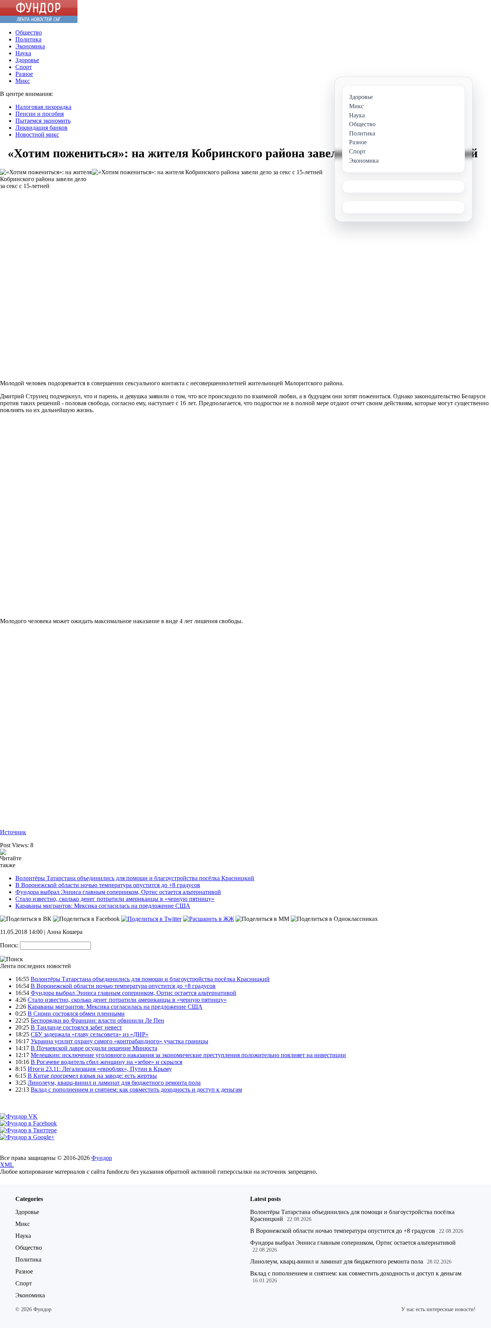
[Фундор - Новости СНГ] (38, 21)
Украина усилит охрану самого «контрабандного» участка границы (119, 1041)
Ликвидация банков (41, 127)
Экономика (30, 46)
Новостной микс (37, 134)
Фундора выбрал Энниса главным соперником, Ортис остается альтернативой (118, 892)
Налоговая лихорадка (43, 107)
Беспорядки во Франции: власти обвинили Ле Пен (97, 1020)
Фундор (101, 1158)
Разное (24, 74)
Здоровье (27, 60)
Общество (28, 32)
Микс (22, 81)
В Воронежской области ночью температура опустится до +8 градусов (107, 885)
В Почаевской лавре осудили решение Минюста (94, 1048)
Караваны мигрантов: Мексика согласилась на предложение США (102, 905)
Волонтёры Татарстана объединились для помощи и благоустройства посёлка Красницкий (134, 878)
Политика (28, 39)
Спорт (23, 67)
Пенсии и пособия (39, 114)
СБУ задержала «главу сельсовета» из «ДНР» (89, 1034)
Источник (13, 832)
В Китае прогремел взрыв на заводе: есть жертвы (92, 1075)
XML (7, 1164)
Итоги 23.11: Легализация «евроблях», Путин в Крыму (100, 1069)
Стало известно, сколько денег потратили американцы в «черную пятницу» (114, 899)
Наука (23, 53)
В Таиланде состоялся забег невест (76, 1027)
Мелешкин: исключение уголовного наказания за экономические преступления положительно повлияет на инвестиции (188, 1055)
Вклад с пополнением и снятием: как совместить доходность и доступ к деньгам (136, 1089)
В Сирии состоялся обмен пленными (76, 1013)
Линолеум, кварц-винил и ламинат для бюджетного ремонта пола (114, 1082)
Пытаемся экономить (43, 120)
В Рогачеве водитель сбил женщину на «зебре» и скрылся (106, 1062)
